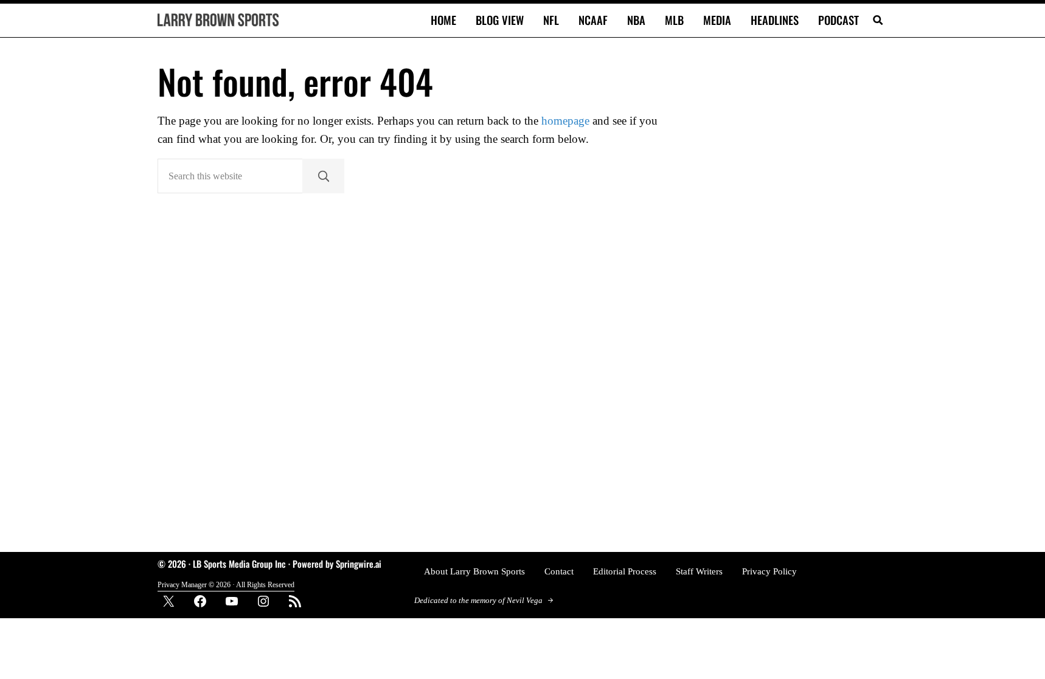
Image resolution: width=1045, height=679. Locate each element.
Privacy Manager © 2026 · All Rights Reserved (226, 584)
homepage (565, 121)
